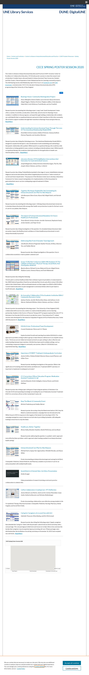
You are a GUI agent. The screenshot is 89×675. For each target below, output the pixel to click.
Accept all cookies (72, 663)
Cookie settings (39, 666)
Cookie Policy (21, 668)
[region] (44, 665)
